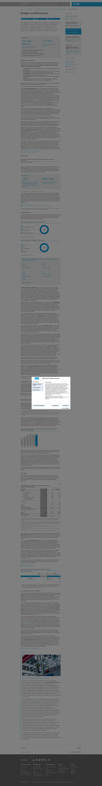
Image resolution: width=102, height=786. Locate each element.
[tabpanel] (57, 391)
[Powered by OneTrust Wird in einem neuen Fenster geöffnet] (66, 408)
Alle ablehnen (55, 405)
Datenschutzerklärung (48, 394)
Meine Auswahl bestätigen (39, 405)
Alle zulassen (65, 405)
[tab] (37, 382)
